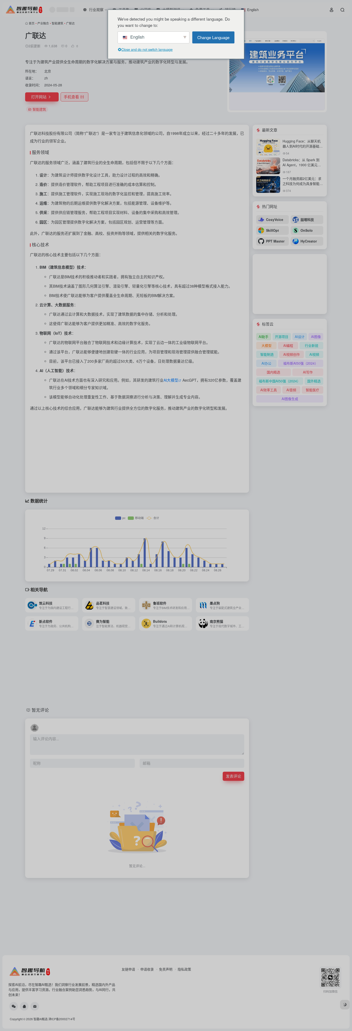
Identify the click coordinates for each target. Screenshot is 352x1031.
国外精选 (314, 381)
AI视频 (314, 354)
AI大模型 (171, 380)
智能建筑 (57, 23)
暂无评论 (40, 710)
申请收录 (147, 969)
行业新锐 (311, 345)
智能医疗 (312, 389)
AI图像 (316, 336)
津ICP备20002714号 (61, 1019)
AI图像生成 (290, 398)
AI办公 (266, 363)
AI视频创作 (291, 354)
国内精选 (273, 372)
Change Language (213, 37)
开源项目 (281, 336)
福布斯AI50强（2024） (300, 363)
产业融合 (43, 23)
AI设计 (300, 336)
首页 (31, 23)
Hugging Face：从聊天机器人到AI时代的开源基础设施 (303, 146)
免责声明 (165, 969)
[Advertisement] (137, 450)
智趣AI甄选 (41, 1019)
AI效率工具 (268, 389)
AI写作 (308, 372)
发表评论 (233, 776)
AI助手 (263, 336)
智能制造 (267, 354)
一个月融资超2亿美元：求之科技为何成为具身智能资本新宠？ (303, 183)
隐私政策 (184, 969)
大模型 (266, 345)
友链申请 (128, 969)
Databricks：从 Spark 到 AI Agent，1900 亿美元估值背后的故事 (302, 164)
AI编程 (288, 345)
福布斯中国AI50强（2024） (279, 381)
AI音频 (291, 389)
